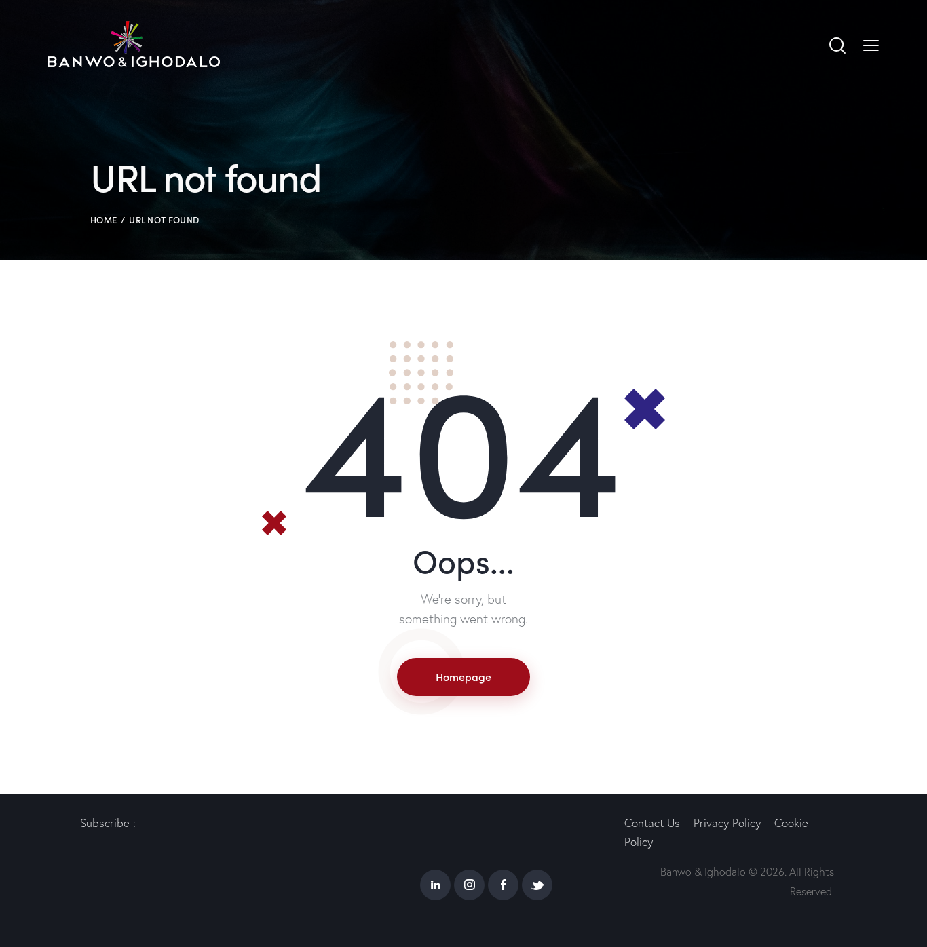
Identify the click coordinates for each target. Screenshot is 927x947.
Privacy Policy (727, 822)
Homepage (463, 676)
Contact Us (652, 822)
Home (103, 219)
